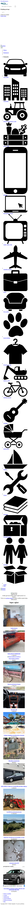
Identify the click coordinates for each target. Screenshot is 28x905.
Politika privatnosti (7, 900)
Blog (4, 586)
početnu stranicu (9, 598)
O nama (5, 895)
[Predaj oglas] (3, 589)
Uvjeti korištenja (7, 898)
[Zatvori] (2, 47)
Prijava (2, 1)
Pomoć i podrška (7, 893)
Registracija (6, 1)
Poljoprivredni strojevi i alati (9, 121)
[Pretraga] (15, 6)
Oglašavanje (6, 896)
